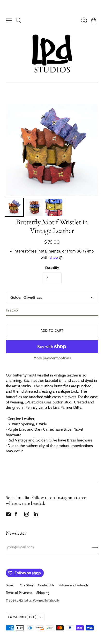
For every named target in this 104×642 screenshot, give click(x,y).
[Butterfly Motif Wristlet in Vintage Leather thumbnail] (14, 207)
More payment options (52, 358)
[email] (8, 515)
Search (10, 585)
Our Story (27, 585)
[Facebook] (16, 515)
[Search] (18, 20)
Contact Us (46, 585)
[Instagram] (26, 515)
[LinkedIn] (35, 515)
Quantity (52, 267)
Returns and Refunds (73, 585)
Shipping (42, 592)
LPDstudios (24, 600)
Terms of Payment (19, 592)
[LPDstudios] (52, 54)
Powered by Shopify (46, 600)
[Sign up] (95, 547)
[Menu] (9, 20)
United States (22, 617)
